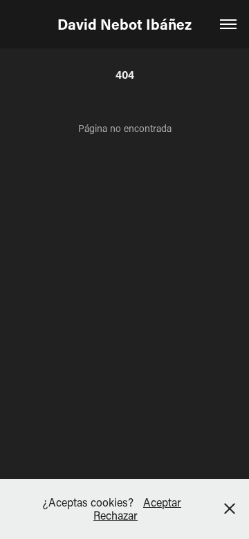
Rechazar (115, 515)
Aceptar (162, 502)
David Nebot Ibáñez (124, 24)
